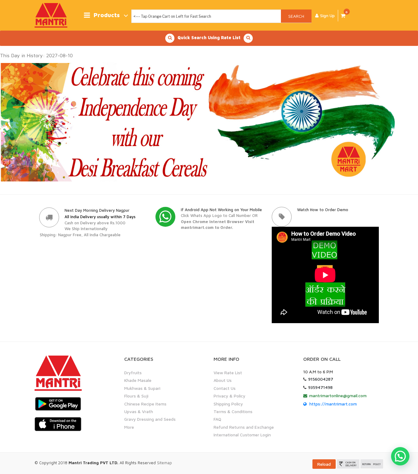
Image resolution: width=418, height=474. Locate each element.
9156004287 (320, 379)
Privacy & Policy (229, 395)
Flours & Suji (136, 395)
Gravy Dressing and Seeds (150, 419)
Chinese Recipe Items (145, 403)
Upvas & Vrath (138, 411)
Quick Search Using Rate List (209, 37)
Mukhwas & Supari (142, 388)
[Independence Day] (201, 121)
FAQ (217, 419)
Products (107, 15)
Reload (324, 464)
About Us (223, 380)
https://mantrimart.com (333, 403)
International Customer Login (242, 434)
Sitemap (164, 462)
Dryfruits (133, 372)
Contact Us (225, 388)
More (129, 427)
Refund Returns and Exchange (244, 427)
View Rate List (228, 372)
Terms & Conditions (233, 411)
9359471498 (320, 387)
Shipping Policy (228, 403)
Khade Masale (137, 380)
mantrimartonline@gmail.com (338, 395)
